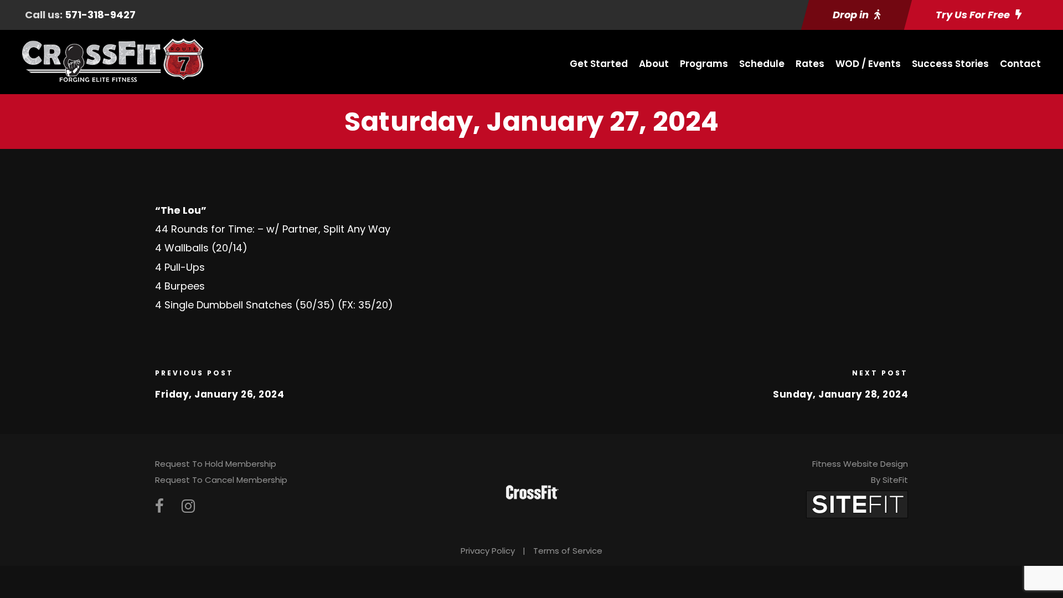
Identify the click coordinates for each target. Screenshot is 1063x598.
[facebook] (159, 506)
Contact (1020, 63)
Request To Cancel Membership (221, 480)
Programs (704, 63)
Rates (810, 63)
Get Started (599, 63)
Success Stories (950, 63)
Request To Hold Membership (215, 464)
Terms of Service (567, 550)
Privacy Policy (488, 550)
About (654, 63)
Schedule (762, 63)
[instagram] (188, 506)
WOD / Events (868, 63)
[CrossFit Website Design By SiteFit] (857, 503)
